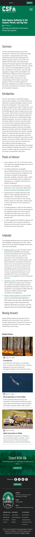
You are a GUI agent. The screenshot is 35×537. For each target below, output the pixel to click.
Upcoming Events (16, 517)
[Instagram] (26, 479)
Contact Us (25, 524)
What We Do (6, 517)
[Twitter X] (19, 479)
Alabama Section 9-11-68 (11, 250)
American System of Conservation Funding (17, 190)
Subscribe (17, 484)
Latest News (15, 515)
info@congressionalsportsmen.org (24, 507)
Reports (14, 522)
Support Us (17, 468)
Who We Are (6, 515)
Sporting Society (26, 519)
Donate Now (25, 517)
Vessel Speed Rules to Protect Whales (14, 397)
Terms (27, 533)
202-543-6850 (19, 502)
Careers (5, 522)
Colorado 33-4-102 (9, 281)
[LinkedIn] (22, 479)
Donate (29, 3)
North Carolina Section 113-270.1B (15, 296)
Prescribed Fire (7, 360)
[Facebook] (15, 479)
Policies (7, 25)
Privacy (23, 533)
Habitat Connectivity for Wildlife (12, 433)
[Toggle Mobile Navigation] (31, 9)
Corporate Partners (27, 522)
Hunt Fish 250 (25, 515)
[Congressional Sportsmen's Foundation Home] (9, 9)
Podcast (14, 519)
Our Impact (6, 519)
